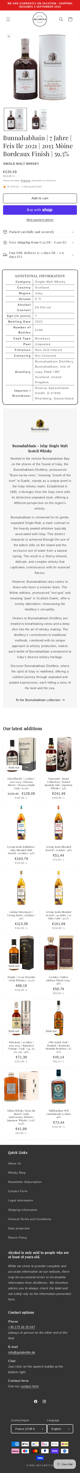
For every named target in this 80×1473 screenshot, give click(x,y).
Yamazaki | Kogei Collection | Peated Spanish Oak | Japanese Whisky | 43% (59, 783)
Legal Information (20, 1200)
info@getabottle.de (21, 1352)
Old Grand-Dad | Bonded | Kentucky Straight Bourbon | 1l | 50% (59, 1047)
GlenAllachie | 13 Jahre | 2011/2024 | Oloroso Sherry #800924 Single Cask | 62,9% (21, 783)
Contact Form (17, 1191)
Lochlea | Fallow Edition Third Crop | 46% (58, 980)
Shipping (25, 180)
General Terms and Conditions (29, 1219)
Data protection (19, 1228)
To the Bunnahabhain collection (38, 700)
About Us (14, 1163)
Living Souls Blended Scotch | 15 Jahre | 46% (59, 848)
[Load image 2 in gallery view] (40, 119)
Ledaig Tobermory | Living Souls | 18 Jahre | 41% (21, 915)
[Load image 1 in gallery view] (15, 119)
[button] (8, 19)
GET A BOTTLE (45, 1465)
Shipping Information (23, 1209)
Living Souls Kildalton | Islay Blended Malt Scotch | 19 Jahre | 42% (21, 850)
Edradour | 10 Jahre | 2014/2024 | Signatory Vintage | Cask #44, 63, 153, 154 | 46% (21, 1047)
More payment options (40, 219)
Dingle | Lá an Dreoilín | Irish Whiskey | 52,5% (21, 979)
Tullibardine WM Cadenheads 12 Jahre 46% (58, 1114)
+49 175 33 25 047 (21, 1327)
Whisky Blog (16, 1172)
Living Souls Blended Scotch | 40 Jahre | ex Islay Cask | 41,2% (58, 915)
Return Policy (17, 1237)
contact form (30, 1386)
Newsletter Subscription (25, 1181)
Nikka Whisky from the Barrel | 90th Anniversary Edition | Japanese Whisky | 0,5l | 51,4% (21, 1117)
